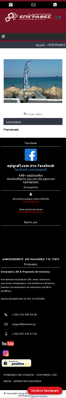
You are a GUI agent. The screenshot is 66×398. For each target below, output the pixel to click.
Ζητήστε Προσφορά (45, 390)
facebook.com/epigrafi (30, 169)
